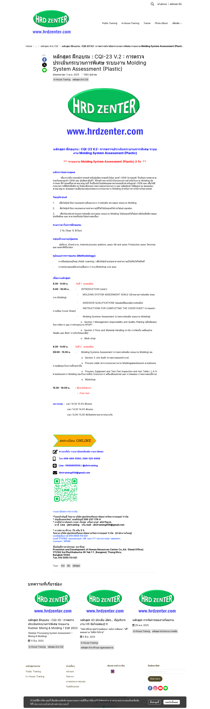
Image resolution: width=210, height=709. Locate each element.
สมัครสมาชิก (176, 3)
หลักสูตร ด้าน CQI (49, 46)
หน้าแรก (70, 671)
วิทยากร (70, 676)
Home (29, 46)
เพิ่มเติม (176, 23)
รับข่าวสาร (155, 678)
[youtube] (160, 688)
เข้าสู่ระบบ (162, 3)
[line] (165, 688)
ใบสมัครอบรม (72, 686)
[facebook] (150, 688)
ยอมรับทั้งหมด (171, 702)
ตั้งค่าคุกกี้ (154, 702)
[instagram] (155, 688)
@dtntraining (90, 465)
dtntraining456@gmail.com (74, 472)
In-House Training (35, 676)
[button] (152, 4)
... (36, 46)
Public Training (33, 671)
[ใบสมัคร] (74, 440)
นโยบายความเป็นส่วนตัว (44, 704)
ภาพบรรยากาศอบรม (75, 681)
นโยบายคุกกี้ (63, 704)
